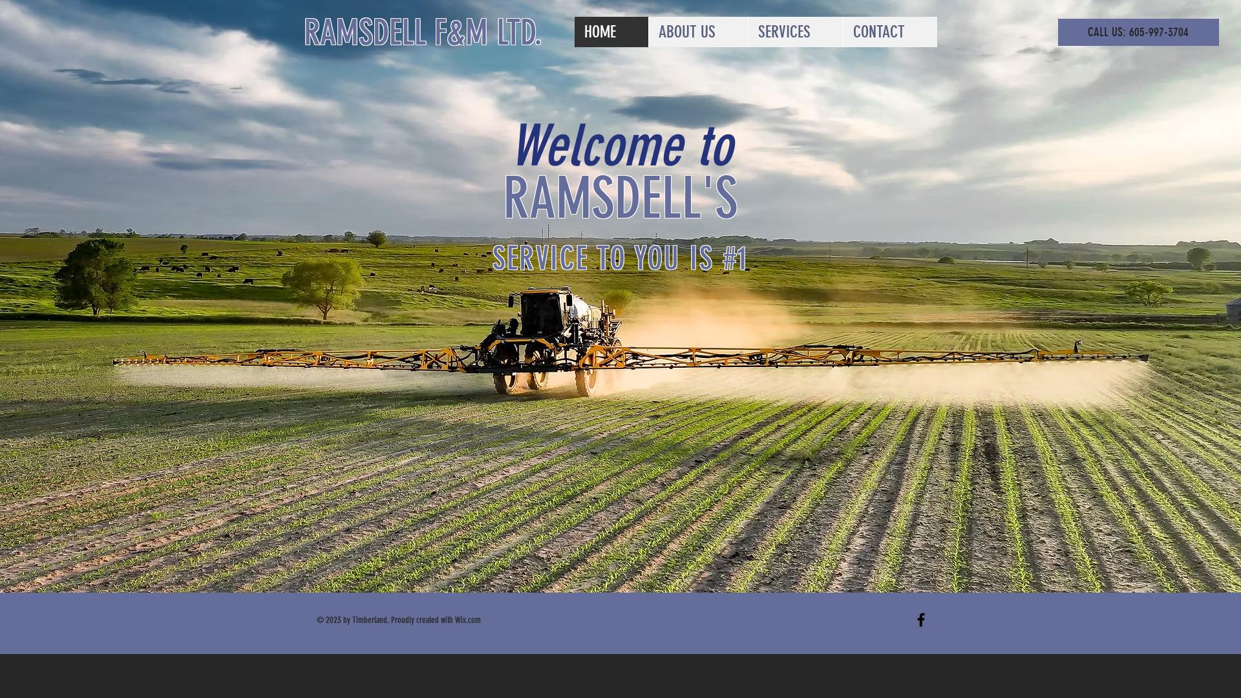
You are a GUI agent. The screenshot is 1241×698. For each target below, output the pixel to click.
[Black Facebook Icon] (921, 620)
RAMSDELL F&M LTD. (423, 33)
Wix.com (468, 620)
